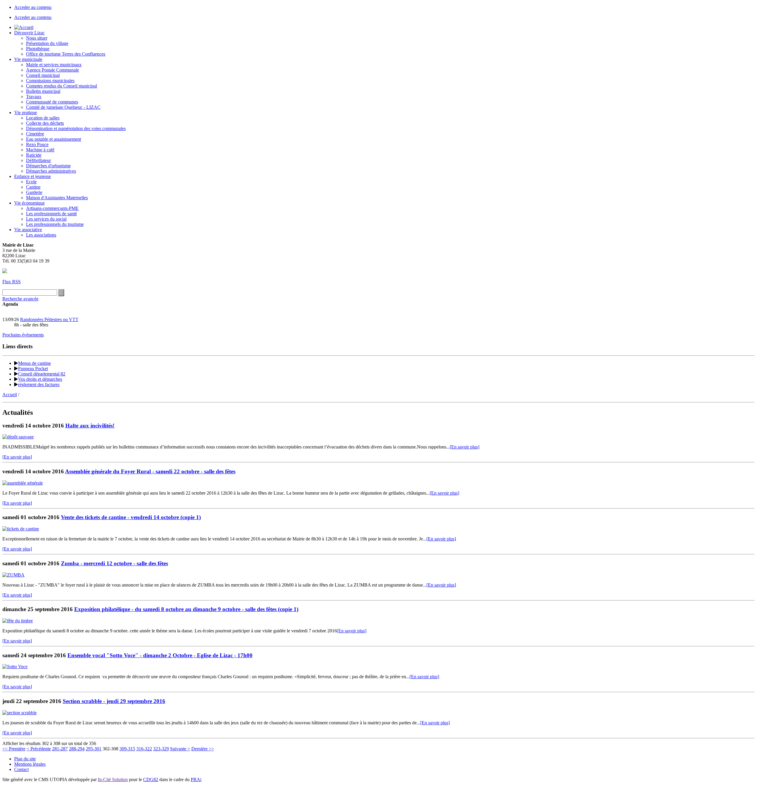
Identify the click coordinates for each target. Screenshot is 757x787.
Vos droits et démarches (40, 379)
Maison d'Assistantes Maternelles (57, 197)
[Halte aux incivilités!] (18, 436)
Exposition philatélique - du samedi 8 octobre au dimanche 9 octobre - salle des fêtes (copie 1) (186, 609)
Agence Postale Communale (52, 69)
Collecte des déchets (45, 123)
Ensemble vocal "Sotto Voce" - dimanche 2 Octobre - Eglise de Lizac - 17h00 (160, 655)
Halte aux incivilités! (89, 425)
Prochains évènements (23, 334)
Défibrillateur (38, 160)
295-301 (93, 748)
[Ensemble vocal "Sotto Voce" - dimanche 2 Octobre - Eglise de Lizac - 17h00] (15, 666)
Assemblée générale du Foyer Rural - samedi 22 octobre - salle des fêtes (150, 471)
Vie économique (29, 202)
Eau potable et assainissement (53, 139)
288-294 (77, 748)
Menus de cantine (34, 363)
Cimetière (35, 133)
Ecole (31, 181)
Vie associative (28, 229)
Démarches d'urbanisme (48, 165)
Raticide (33, 155)
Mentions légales (30, 764)
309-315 (127, 748)
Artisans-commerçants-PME (52, 208)
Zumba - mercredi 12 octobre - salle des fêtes (114, 563)
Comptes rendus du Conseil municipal (61, 85)
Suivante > (180, 748)
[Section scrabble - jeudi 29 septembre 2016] (19, 712)
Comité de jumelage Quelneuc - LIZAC (63, 107)
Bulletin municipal (43, 91)
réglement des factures (38, 384)
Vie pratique (25, 112)
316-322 (144, 748)
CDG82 (150, 779)
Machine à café (40, 149)
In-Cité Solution (113, 779)
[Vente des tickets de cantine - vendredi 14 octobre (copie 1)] (20, 528)
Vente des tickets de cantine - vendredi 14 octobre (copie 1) (131, 517)
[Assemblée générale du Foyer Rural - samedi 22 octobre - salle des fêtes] (22, 482)
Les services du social (46, 218)
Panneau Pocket (33, 368)
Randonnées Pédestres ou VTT (49, 319)
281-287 (60, 748)
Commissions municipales (50, 80)
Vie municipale (28, 59)
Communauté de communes (52, 101)
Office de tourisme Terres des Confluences (65, 53)
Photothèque (37, 48)
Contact (21, 769)
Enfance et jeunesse (32, 176)
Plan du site (25, 758)
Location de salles (42, 117)
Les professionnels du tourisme (55, 224)
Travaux (33, 96)
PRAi (196, 779)
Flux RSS (11, 281)
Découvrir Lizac (29, 32)
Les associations (41, 234)
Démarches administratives (51, 171)
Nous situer (36, 38)
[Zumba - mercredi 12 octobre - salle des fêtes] (13, 574)
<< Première (13, 748)
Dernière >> (202, 748)
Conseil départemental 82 (41, 373)
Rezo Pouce (37, 144)
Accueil (9, 394)
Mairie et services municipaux (54, 64)
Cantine (33, 187)
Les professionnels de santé (51, 213)
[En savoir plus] (464, 446)
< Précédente (39, 748)
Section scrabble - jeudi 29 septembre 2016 (114, 701)
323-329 (161, 748)
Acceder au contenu (32, 7)
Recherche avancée (20, 298)
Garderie (34, 192)
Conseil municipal (43, 75)
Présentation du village (47, 43)
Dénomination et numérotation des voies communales (76, 128)
